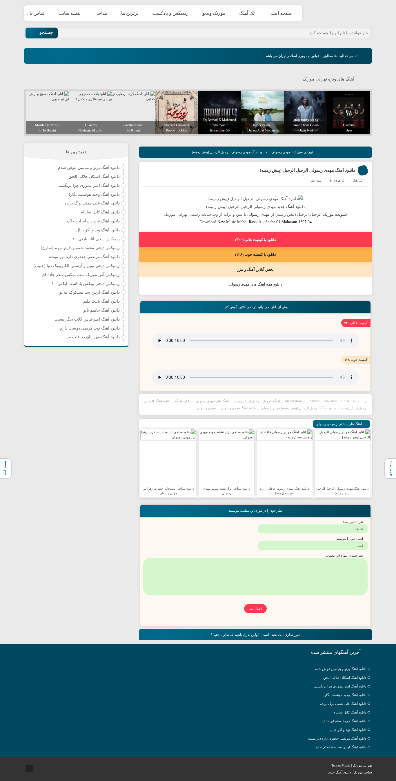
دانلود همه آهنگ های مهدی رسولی (255, 284)
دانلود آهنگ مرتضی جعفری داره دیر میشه (84, 257)
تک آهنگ (247, 13)
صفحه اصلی (280, 13)
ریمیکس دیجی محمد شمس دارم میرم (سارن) (80, 248)
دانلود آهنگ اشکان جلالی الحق (94, 176)
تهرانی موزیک (344, 13)
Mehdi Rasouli (295, 401)
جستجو (46, 32)
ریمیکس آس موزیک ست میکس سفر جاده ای (81, 274)
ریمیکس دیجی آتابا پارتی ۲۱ (96, 239)
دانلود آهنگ (295, 206)
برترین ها (129, 13)
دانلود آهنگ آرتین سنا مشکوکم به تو (89, 292)
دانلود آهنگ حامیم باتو (101, 310)
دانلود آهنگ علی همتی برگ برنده (92, 203)
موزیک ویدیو (213, 13)
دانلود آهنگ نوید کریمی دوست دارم (90, 328)
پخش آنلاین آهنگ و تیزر (255, 269)
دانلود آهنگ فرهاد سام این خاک (93, 221)
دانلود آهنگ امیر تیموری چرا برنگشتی (88, 185)
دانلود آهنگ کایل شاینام (100, 212)
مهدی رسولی (280, 152)
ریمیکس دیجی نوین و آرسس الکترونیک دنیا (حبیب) (77, 266)
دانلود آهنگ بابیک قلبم (101, 301)
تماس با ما (34, 13)
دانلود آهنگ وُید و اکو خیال (98, 230)
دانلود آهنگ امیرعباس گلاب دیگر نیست (87, 319)
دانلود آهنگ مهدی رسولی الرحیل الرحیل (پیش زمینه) (307, 170)
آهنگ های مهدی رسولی (212, 401)
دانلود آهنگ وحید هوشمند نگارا (94, 194)
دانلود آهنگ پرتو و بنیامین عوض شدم (89, 167)
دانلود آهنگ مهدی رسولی (238, 408)
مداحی (101, 13)
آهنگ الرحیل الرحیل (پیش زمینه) (257, 401)
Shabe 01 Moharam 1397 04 (329, 401)
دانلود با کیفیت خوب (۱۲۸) (255, 254)
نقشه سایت (69, 13)
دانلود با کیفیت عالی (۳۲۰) (255, 239)
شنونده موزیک (335, 214)
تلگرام (29, 768)
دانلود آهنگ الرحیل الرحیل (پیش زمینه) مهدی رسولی (298, 408)
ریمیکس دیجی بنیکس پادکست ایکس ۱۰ (86, 283)
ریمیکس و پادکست (170, 13)
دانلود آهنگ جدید (339, 772)
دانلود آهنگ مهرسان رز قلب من (93, 337)
